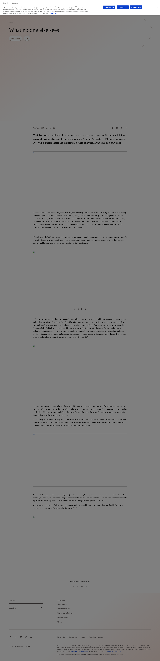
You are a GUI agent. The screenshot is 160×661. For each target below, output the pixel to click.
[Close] (157, 7)
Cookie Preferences (109, 7)
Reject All (122, 7)
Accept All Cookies (136, 7)
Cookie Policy (53, 13)
